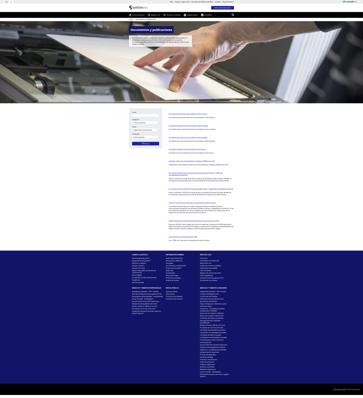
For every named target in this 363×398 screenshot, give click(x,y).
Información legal (172, 275)
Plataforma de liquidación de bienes (144, 304)
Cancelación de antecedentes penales (213, 332)
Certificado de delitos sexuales (210, 335)
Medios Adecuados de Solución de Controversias (144, 271)
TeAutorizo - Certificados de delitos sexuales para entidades (212, 310)
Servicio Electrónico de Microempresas (145, 301)
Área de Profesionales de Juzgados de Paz (147, 294)
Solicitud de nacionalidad (208, 268)
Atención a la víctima (207, 367)
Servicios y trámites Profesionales (146, 288)
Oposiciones (170, 294)
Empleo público (192, 15)
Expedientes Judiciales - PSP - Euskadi (145, 291)
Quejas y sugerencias (182, 2)
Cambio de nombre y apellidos (210, 266)
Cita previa (203, 258)
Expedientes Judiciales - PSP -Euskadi (213, 291)
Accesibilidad (170, 273)
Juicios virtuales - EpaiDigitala (142, 299)
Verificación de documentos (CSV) (211, 278)
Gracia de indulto (206, 306)
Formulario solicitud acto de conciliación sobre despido (188, 137)
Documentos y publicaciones (176, 266)
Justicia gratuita (205, 342)
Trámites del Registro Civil (209, 294)
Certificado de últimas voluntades (211, 318)
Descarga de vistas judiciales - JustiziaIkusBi (147, 296)
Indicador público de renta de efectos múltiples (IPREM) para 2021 (192, 161)
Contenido (135, 134)
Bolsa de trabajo (172, 291)
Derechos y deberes (139, 263)
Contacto (217, 2)
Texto (134, 112)
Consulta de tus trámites (208, 280)
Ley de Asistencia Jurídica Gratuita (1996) (183, 237)
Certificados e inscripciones (209, 261)
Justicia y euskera (138, 266)
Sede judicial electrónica (222, 8)
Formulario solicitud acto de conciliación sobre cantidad (188, 126)
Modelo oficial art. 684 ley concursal (212, 325)
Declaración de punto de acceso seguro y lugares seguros (146, 312)
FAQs (171, 2)
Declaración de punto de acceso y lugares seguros (214, 375)
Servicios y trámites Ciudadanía (213, 288)
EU (7, 2)
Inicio (131, 19)
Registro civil (155, 15)
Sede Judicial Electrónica (174, 258)
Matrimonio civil (205, 263)
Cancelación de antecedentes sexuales (213, 337)
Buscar (146, 144)
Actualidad (208, 15)
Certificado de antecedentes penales (212, 330)
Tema (134, 127)
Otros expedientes (206, 275)
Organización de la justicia (141, 261)
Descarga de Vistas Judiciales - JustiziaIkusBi (210, 322)
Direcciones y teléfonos (174, 261)
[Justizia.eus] (138, 9)
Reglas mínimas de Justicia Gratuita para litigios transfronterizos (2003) (194, 221)
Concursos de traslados (174, 296)
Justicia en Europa (138, 268)
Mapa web (169, 270)
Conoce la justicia (138, 15)
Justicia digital (137, 275)
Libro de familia (205, 270)
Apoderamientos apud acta (209, 352)
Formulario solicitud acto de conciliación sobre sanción (188, 114)
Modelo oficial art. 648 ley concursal (144, 306)
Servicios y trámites (173, 15)
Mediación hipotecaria (208, 369)
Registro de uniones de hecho (210, 273)
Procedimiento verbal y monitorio (212, 340)
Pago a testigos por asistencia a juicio (213, 304)
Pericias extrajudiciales (208, 355)
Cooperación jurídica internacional (144, 277)
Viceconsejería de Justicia (141, 258)
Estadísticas (136, 280)
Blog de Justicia (227, 2)
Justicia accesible (138, 282)
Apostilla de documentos (208, 301)
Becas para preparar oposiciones (211, 316)
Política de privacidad (173, 278)
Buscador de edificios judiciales (202, 2)
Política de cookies (172, 280)
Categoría (135, 119)
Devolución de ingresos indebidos (212, 313)
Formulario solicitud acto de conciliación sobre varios (187, 149)
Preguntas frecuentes (173, 268)
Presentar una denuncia (208, 360)
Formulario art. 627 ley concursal (143, 309)
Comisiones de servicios (174, 299)
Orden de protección (207, 362)
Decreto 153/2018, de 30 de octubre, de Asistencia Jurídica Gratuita (192, 203)
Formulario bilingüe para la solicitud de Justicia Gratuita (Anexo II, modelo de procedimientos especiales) (196, 174)
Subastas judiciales (206, 357)
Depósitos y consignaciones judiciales (213, 350)
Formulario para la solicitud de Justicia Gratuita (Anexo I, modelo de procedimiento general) (201, 189)
